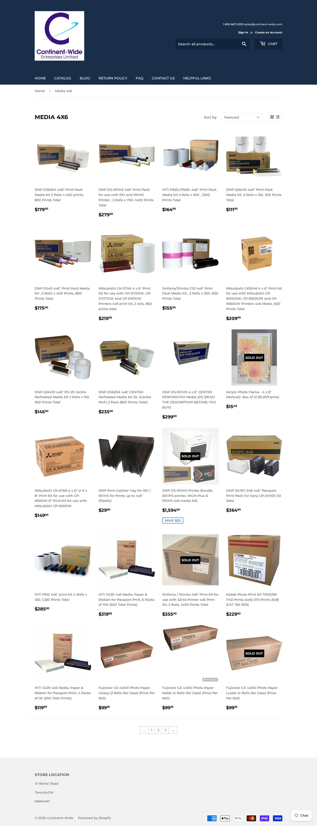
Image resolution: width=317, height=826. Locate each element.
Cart (272, 44)
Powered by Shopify (94, 818)
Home (40, 78)
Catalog (62, 78)
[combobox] (213, 44)
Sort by (210, 117)
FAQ (139, 78)
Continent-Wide (60, 818)
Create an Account (268, 32)
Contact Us (163, 78)
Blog (85, 78)
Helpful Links (197, 78)
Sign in (243, 32)
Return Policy (113, 78)
